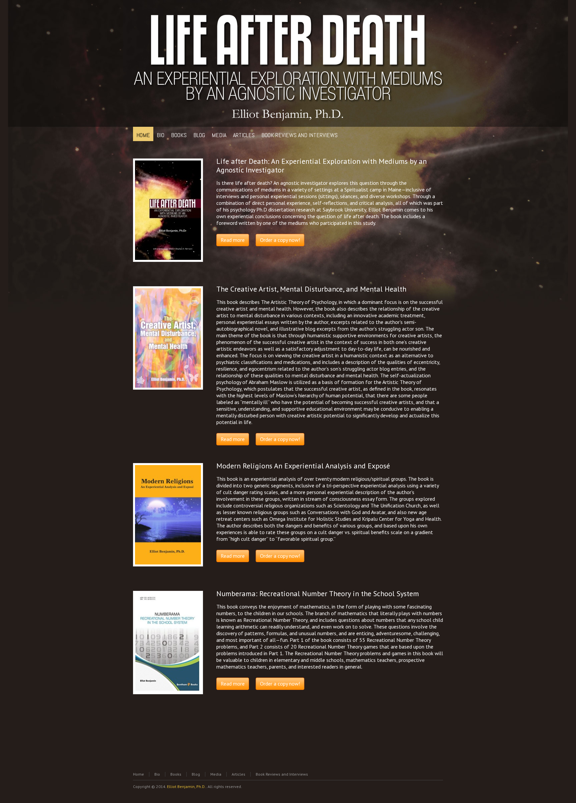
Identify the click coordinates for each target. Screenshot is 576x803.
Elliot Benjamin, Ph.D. (186, 786)
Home (138, 774)
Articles (238, 774)
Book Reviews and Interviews (282, 774)
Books (175, 774)
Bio (157, 774)
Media (215, 774)
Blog (196, 774)
